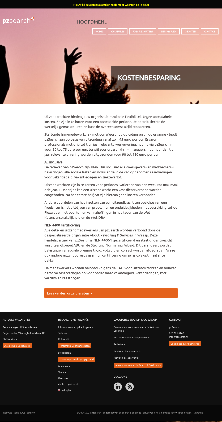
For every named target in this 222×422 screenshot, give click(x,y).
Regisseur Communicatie (127, 350)
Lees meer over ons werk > (185, 343)
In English (67, 389)
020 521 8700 (176, 333)
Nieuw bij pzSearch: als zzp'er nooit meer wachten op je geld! (111, 4)
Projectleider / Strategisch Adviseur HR (24, 333)
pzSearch (18, 20)
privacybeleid (150, 412)
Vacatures (117, 31)
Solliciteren (64, 352)
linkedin (198, 412)
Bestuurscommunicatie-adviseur (131, 337)
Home (99, 31)
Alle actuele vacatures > (17, 345)
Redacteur (119, 344)
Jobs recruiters (143, 31)
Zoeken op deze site (69, 383)
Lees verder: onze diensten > (69, 293)
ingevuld (7, 412)
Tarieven (62, 333)
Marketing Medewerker (126, 357)
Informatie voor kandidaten (75, 345)
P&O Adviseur (10, 338)
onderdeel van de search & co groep (122, 412)
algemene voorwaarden (172, 412)
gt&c (188, 412)
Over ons (63, 378)
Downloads (64, 366)
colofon (31, 412)
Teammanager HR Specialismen (20, 327)
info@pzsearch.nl (178, 336)
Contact (209, 31)
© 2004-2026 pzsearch (89, 412)
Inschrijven (168, 31)
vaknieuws (19, 412)
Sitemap (62, 372)
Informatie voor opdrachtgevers (75, 327)
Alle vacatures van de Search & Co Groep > (138, 365)
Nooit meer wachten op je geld (77, 359)
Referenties (64, 338)
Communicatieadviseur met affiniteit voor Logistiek (137, 329)
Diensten (190, 31)
